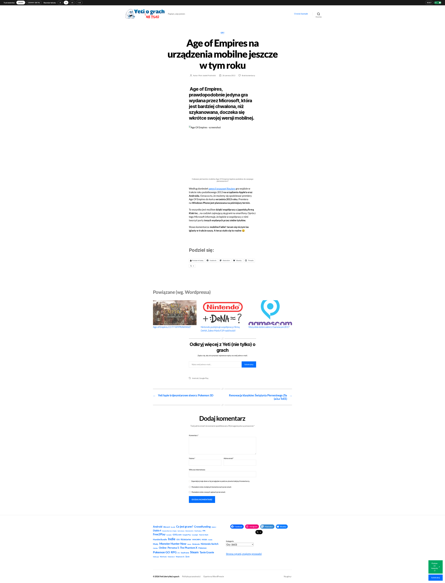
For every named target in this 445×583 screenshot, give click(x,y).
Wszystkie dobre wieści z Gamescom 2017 (268, 326)
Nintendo (196, 544)
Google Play (203, 378)
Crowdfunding (202, 526)
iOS (178, 539)
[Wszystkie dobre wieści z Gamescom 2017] (270, 312)
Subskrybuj (248, 364)
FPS (204, 531)
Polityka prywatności (191, 576)
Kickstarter (186, 539)
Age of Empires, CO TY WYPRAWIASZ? (172, 326)
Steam (194, 552)
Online (163, 547)
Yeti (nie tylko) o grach (169, 576)
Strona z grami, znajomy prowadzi (244, 553)
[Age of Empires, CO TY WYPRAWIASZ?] (175, 312)
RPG (173, 552)
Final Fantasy (198, 531)
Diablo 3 (214, 527)
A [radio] (66, 2)
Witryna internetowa (197, 469)
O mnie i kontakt (301, 14)
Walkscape (156, 557)
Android (195, 378)
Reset (429, 3)
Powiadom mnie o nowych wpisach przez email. (208, 492)
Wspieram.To (180, 557)
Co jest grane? (184, 526)
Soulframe (185, 552)
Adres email (229, 458)
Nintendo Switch (209, 543)
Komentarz (194, 435)
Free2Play (159, 534)
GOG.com (177, 534)
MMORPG (196, 539)
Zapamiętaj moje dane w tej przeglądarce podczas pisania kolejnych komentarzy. (220, 481)
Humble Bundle (160, 539)
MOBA (204, 539)
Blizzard (166, 527)
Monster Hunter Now (172, 543)
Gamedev (169, 535)
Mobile (210, 540)
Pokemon (202, 548)
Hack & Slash (203, 535)
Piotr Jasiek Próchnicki (207, 75)
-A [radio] (60, 3)
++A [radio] (79, 3)
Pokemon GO (161, 552)
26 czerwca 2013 (228, 75)
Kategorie (230, 541)
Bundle (173, 527)
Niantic (189, 544)
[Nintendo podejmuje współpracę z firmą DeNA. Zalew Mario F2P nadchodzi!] (222, 312)
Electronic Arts (189, 531)
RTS (179, 553)
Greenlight (195, 535)
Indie (171, 539)
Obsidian (155, 548)
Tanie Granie (207, 552)
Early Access (181, 531)
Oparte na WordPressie (213, 576)
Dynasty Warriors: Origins (169, 531)
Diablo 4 (157, 530)
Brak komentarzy (248, 75)
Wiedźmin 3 (171, 557)
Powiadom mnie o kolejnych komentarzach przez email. (211, 487)
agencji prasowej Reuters (222, 188)
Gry (222, 33)
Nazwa (192, 458)
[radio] (20, 2)
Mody (155, 544)
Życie (187, 557)
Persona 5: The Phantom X (182, 547)
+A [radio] (72, 3)
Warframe (163, 557)
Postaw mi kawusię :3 (435, 567)
